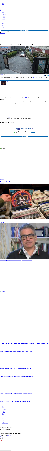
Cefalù (2, 21)
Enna (4, 15)
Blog (2, 26)
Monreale (3, 414)
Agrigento (4, 14)
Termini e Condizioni (2, 436)
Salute (2, 25)
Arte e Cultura (3, 27)
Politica (3, 418)
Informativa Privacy (2, 437)
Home (2, 22)
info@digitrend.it (9, 435)
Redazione (2, 74)
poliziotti (7, 101)
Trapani (4, 18)
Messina (4, 16)
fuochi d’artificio (35, 77)
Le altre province (4, 13)
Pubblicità (3, 28)
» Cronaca (4, 33)
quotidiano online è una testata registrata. (6, 426)
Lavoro (3, 420)
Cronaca (3, 4)
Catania (14, 77)
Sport (2, 5)
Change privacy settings (5, 423)
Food (2, 6)
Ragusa (4, 17)
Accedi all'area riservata (24, 30)
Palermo (3, 12)
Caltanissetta (4, 409)
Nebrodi (3, 20)
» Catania (1, 33)
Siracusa (3, 3)
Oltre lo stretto (3, 7)
